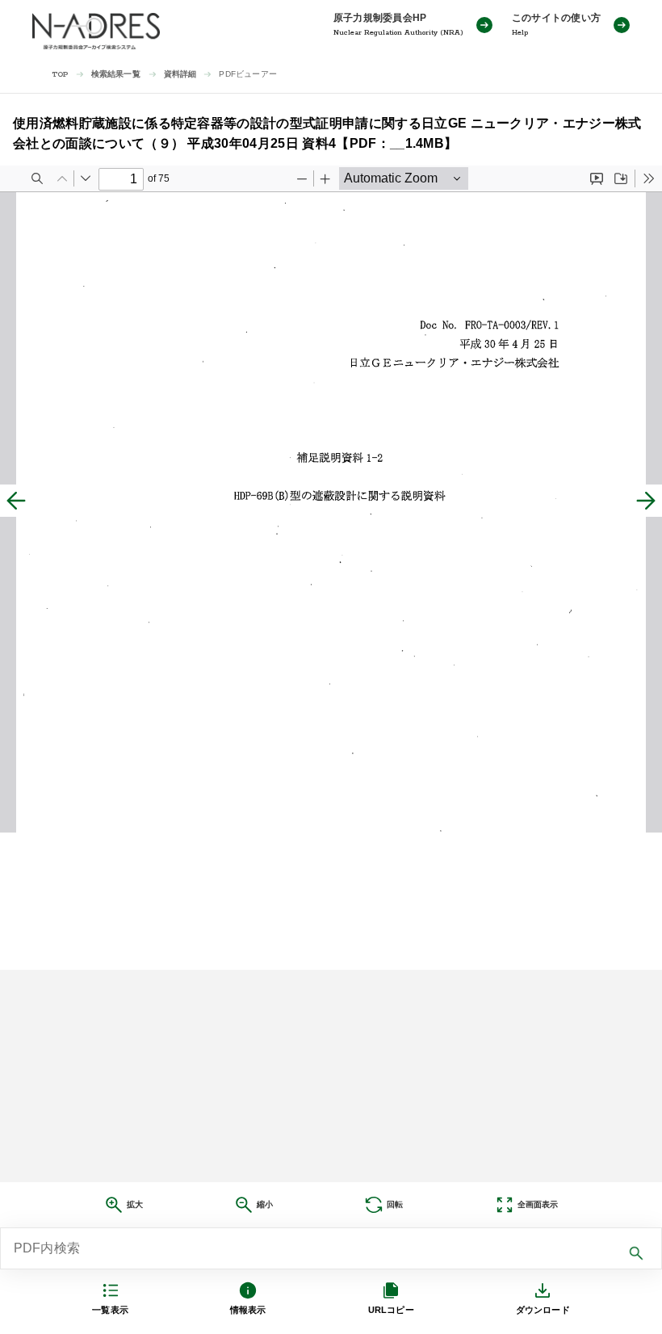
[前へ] (16, 501)
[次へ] (646, 501)
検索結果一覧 (115, 73)
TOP (60, 74)
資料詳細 (180, 73)
